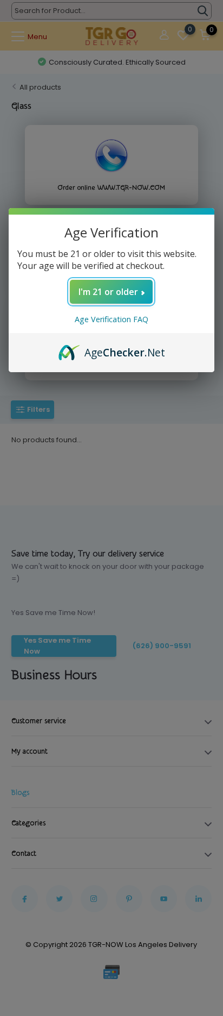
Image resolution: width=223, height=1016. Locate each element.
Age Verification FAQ (111, 319)
